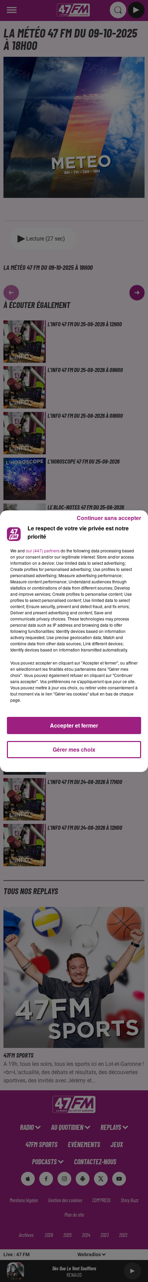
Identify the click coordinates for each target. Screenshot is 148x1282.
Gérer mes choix (74, 749)
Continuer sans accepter (109, 518)
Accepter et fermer (74, 725)
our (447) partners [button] (43, 550)
